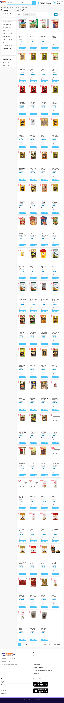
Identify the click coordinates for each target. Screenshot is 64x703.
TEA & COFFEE (6, 54)
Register (48, 3)
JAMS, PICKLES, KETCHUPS (9, 51)
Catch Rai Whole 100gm (43, 465)
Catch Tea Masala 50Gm (43, 202)
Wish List (3, 690)
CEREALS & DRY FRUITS (8, 57)
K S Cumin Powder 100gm (21, 531)
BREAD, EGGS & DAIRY (8, 30)
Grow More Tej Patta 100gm (55, 432)
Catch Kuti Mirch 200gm (22, 596)
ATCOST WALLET (7, 19)
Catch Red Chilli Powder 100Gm (44, 103)
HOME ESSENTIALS (7, 65)
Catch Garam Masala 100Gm (22, 169)
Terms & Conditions (38, 667)
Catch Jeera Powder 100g (55, 366)
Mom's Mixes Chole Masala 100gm (55, 268)
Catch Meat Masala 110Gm (44, 169)
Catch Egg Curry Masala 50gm (44, 432)
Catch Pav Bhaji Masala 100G (55, 136)
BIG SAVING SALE (7, 13)
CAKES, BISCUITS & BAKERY (9, 39)
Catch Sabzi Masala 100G (55, 169)
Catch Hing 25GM (43, 267)
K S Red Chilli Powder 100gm (33, 563)
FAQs (34, 659)
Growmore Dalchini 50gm (43, 629)
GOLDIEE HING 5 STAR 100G (55, 71)
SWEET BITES (6, 42)
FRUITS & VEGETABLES (8, 22)
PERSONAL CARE (7, 62)
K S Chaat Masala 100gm (54, 563)
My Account (4, 682)
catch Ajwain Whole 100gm (33, 465)
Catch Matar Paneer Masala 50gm (22, 366)
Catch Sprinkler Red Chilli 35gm (55, 498)
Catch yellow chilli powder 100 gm (44, 333)
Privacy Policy (36, 664)
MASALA (18, 7)
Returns (3, 687)
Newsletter (4, 693)
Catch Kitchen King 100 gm (22, 399)
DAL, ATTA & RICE (7, 24)
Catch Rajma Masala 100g (22, 431)
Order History (4, 685)
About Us (35, 656)
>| (26, 644)
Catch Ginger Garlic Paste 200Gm (22, 235)
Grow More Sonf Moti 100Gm (33, 136)
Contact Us (36, 673)
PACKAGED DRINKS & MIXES (9, 45)
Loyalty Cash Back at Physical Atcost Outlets (44, 670)
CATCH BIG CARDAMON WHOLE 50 (22, 465)
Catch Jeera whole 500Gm (22, 71)
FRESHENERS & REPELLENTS (9, 59)
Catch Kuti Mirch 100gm (33, 596)
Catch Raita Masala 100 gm (33, 333)
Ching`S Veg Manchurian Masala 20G (33, 38)
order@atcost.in (10, 658)
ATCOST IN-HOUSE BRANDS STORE (9, 27)
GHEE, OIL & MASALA (9, 7)
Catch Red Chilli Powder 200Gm (33, 103)
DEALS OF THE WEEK (7, 16)
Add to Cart (23, 48)
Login (42, 3)
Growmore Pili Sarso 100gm (32, 629)
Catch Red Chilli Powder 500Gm (22, 103)
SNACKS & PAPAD (7, 36)
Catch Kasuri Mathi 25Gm (33, 431)
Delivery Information (38, 661)
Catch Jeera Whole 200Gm (44, 136)
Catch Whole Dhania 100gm (33, 498)
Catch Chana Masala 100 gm (55, 333)
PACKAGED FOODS (7, 48)
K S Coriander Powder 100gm (22, 563)
